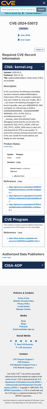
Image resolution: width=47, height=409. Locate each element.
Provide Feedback (33, 13)
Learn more (8, 146)
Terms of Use (23, 298)
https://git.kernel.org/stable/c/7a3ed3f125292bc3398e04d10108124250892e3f (25, 197)
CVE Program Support (23, 359)
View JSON (25, 35)
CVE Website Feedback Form (23, 365)
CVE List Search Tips (13, 13)
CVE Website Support (23, 368)
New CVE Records (25, 344)
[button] (44, 3)
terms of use (11, 379)
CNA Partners (23, 362)
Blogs (23, 324)
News (23, 321)
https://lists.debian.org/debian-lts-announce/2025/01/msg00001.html (24, 239)
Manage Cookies (23, 309)
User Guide (25, 40)
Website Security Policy (23, 301)
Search (41, 10)
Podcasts (23, 327)
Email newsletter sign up (23, 329)
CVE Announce (25, 348)
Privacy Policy (23, 304)
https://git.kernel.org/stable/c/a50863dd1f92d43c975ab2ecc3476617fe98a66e (25, 190)
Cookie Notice (23, 306)
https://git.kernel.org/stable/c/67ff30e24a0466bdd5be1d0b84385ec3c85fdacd (25, 207)
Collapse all (39, 49)
